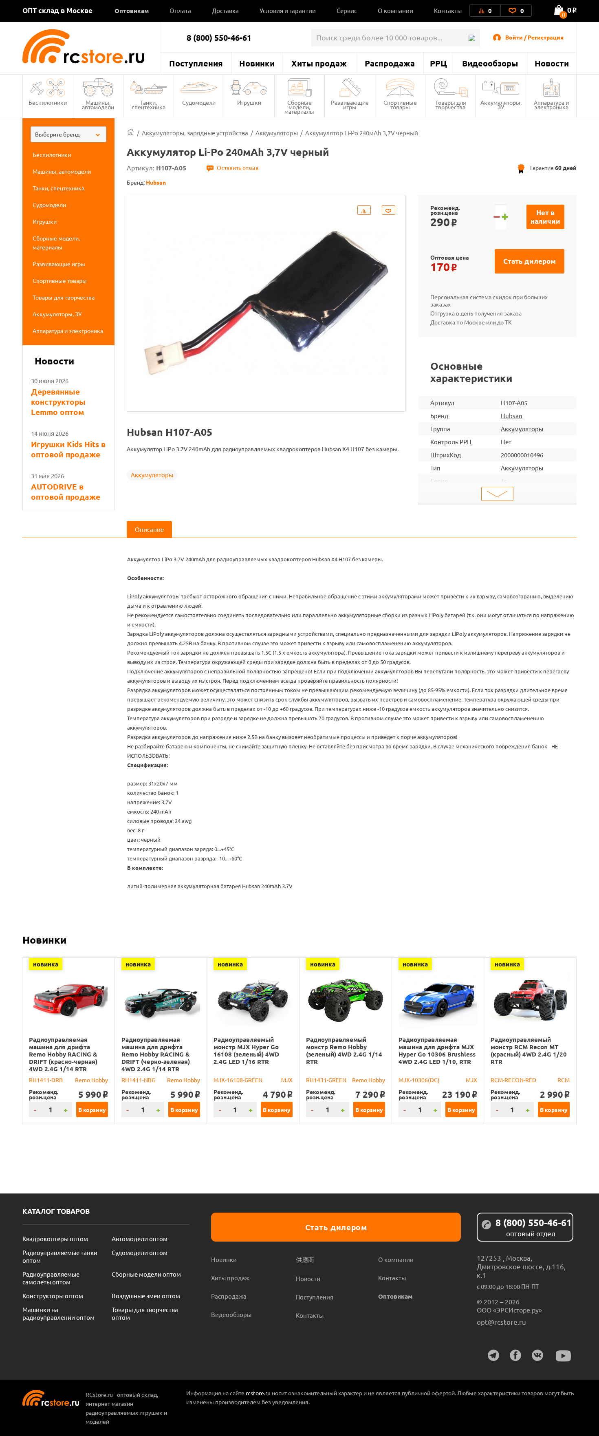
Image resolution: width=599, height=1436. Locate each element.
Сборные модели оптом (146, 1274)
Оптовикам (132, 11)
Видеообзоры (490, 63)
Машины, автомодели (98, 104)
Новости (552, 63)
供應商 (305, 1259)
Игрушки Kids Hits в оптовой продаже (68, 449)
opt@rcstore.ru (501, 1321)
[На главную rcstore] (91, 46)
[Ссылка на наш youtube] (563, 1356)
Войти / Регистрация (534, 37)
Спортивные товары (400, 104)
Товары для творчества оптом (145, 1313)
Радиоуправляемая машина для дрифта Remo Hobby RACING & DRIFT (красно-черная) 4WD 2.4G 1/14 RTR (63, 1054)
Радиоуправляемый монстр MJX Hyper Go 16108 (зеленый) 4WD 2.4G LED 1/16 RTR (246, 1050)
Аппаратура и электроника (551, 104)
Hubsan (511, 415)
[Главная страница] (130, 133)
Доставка (225, 10)
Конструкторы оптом (52, 1295)
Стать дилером (529, 261)
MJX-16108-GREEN (238, 1079)
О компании (395, 10)
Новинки (257, 63)
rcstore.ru (259, 1392)
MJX (287, 1079)
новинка (45, 964)
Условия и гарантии (288, 10)
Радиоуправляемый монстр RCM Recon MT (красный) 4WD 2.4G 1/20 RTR (529, 1050)
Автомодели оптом (139, 1238)
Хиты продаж (319, 63)
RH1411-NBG (138, 1079)
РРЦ (438, 63)
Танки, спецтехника (148, 104)
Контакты (448, 10)
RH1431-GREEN (326, 1079)
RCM (563, 1079)
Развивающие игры (350, 104)
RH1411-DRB (46, 1079)
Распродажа (390, 63)
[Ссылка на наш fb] (515, 1355)
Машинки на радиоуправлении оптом (58, 1313)
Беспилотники (48, 102)
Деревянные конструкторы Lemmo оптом (58, 401)
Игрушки (249, 102)
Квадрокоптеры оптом (55, 1238)
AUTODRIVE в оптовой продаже (65, 491)
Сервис (347, 10)
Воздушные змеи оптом (146, 1295)
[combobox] (68, 134)
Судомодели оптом (139, 1252)
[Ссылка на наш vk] (537, 1355)
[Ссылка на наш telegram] (493, 1355)
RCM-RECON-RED (513, 1079)
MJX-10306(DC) (419, 1079)
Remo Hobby (91, 1079)
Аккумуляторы (152, 475)
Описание (149, 529)
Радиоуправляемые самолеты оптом (50, 1278)
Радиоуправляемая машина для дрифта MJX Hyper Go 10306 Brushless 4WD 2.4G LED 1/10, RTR (437, 1050)
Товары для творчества (450, 104)
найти (471, 37)
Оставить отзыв (238, 167)
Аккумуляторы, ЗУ (501, 104)
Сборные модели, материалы (299, 107)
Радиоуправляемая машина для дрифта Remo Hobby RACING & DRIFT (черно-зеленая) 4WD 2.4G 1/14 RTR (155, 1054)
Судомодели (199, 102)
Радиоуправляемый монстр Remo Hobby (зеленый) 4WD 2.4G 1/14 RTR (344, 1050)
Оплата (180, 10)
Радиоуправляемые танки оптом (59, 1256)
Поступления (196, 63)
